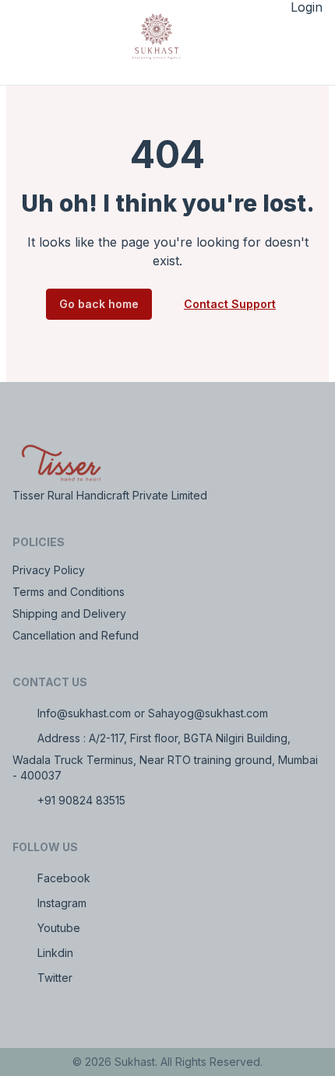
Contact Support (230, 303)
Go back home (99, 303)
